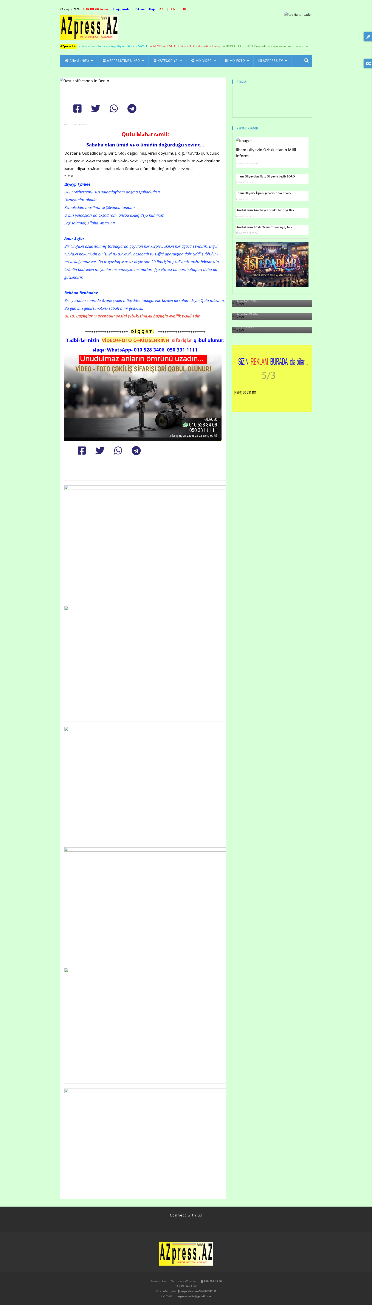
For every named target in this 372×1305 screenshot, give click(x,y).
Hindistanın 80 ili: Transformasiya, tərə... (265, 227)
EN (173, 9)
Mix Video (204, 60)
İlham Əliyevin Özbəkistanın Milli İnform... (266, 153)
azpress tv (273, 60)
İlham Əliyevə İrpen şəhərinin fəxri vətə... (265, 193)
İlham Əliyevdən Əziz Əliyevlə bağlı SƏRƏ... (266, 176)
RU (185, 9)
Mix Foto (238, 60)
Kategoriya (168, 60)
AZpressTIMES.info (124, 60)
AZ (161, 9)
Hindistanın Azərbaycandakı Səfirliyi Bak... (266, 210)
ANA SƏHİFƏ (80, 60)
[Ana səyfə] (89, 29)
